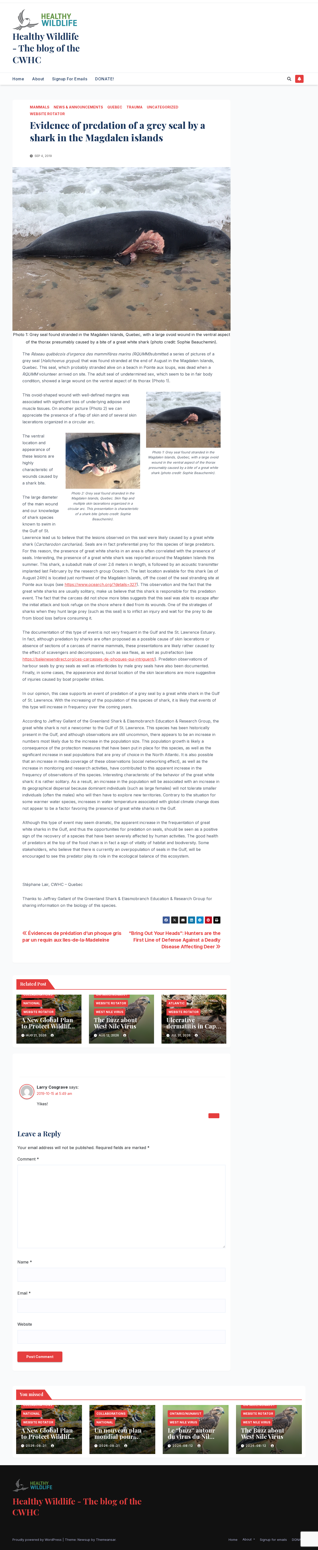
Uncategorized (162, 107)
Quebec (114, 107)
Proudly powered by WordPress (37, 1540)
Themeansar (106, 1540)
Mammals (39, 107)
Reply (214, 1115)
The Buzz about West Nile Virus (115, 1023)
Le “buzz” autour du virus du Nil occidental (191, 1436)
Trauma (134, 107)
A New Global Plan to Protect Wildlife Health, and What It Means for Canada (48, 1029)
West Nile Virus (109, 1012)
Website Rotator (47, 114)
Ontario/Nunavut (112, 994)
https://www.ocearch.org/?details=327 (101, 584)
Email (24, 1293)
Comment (28, 1159)
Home (18, 78)
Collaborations (37, 994)
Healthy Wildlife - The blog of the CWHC (46, 47)
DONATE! (104, 78)
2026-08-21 (36, 1446)
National (31, 1003)
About (38, 78)
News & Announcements (78, 107)
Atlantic (176, 1003)
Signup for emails (69, 78)
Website (24, 1324)
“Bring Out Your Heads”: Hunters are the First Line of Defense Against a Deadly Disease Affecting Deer (174, 940)
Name (24, 1261)
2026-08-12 (183, 1446)
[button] (289, 78)
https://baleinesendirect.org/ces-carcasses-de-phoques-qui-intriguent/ (88, 659)
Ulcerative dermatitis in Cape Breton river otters (192, 1026)
